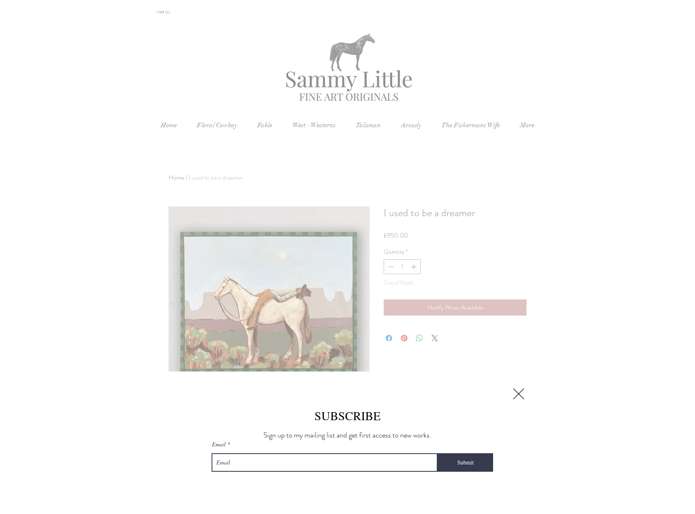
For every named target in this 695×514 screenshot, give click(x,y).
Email (219, 444)
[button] (518, 394)
